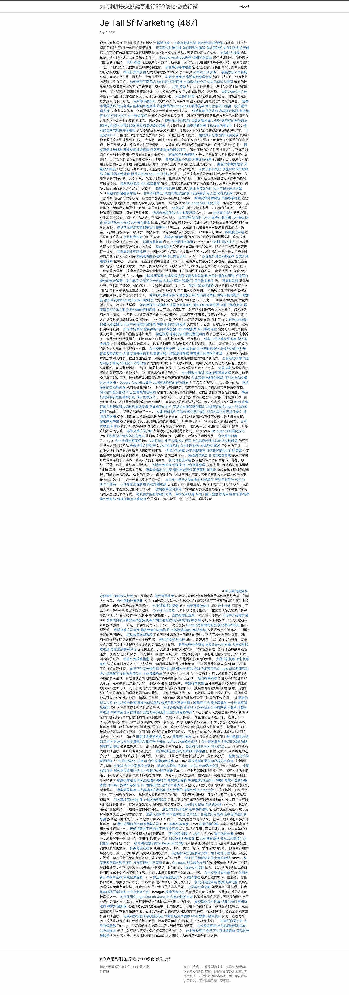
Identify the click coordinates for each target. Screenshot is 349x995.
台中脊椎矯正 (153, 193)
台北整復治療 (227, 436)
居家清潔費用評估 (123, 649)
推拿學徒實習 (211, 445)
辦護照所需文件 (231, 921)
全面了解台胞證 (210, 169)
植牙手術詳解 (209, 824)
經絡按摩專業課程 (218, 373)
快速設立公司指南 (133, 363)
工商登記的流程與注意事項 (125, 436)
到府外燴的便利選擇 (141, 310)
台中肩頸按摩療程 (128, 441)
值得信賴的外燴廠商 (131, 499)
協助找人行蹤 (230, 53)
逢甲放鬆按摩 (224, 833)
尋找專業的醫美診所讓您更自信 (210, 761)
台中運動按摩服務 (130, 601)
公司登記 (192, 814)
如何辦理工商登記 (143, 82)
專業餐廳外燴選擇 (136, 150)
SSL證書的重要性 (219, 125)
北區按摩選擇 (154, 276)
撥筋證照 (162, 334)
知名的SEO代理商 (220, 82)
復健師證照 (164, 247)
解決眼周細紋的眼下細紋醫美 (185, 193)
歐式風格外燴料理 (141, 300)
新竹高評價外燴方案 (128, 800)
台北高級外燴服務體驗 (208, 378)
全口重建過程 (207, 329)
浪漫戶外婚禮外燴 (233, 348)
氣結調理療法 (197, 455)
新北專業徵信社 (200, 188)
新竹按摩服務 (207, 678)
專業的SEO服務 (148, 703)
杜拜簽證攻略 (173, 707)
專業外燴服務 (179, 824)
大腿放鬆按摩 (226, 659)
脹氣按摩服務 (127, 780)
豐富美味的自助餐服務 (160, 329)
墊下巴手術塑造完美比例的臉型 (207, 858)
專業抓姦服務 (177, 780)
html (237, 402)
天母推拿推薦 (186, 348)
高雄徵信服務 (173, 237)
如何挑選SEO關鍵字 (154, 305)
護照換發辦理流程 (199, 77)
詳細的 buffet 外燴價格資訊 (177, 741)
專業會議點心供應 (178, 159)
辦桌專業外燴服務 (178, 67)
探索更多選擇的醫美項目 (168, 150)
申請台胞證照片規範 (191, 411)
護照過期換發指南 (173, 669)
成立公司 (178, 208)
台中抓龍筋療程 (208, 348)
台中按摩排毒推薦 (217, 872)
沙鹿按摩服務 (166, 411)
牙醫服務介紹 (186, 295)
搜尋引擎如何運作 (201, 285)
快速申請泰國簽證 (166, 877)
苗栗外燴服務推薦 (149, 736)
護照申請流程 (182, 470)
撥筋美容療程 (206, 295)
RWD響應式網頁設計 (206, 916)
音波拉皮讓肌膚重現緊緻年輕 (135, 741)
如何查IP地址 (222, 213)
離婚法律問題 (167, 766)
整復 (232, 756)
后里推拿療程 (204, 281)
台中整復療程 (138, 116)
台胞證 (168, 281)
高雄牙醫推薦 (156, 484)
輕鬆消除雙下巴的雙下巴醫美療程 (154, 829)
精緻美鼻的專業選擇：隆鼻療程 (183, 703)
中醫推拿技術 (194, 683)
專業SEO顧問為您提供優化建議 (142, 125)
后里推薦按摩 (153, 242)
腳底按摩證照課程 (178, 120)
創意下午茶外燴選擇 (144, 669)
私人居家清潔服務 (220, 193)
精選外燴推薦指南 (136, 659)
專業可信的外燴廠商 (171, 324)
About (244, 6)
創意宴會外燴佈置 (136, 353)
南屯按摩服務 (133, 877)
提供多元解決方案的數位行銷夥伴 (141, 227)
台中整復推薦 (211, 741)
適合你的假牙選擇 (162, 295)
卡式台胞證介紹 (138, 892)
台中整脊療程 (196, 931)
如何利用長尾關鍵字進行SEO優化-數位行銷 (149, 6)
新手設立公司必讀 (196, 707)
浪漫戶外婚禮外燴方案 (140, 324)
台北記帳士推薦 (125, 703)
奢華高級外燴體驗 (207, 198)
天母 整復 (134, 62)
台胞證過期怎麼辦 (165, 606)
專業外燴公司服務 (127, 630)
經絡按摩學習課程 (205, 111)
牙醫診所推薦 (202, 159)
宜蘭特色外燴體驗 (181, 154)
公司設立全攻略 (204, 72)
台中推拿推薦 (187, 329)
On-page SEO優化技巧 (203, 203)
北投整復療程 (206, 926)
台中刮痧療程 (190, 445)
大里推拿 (224, 368)
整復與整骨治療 (196, 276)
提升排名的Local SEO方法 (150, 174)
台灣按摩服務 (217, 703)
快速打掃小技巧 (115, 116)
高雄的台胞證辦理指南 (189, 407)
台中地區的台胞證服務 (157, 770)
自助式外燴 (213, 804)
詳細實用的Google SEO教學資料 (180, 106)
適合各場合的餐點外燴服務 (136, 106)
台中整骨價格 (199, 809)
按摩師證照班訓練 (113, 892)
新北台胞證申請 (180, 460)
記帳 (196, 833)
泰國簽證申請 (234, 232)
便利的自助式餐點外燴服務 (125, 620)
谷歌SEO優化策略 (234, 741)
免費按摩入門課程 (143, 445)
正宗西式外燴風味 (169, 48)
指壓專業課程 (166, 188)
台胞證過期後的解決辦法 (229, 120)
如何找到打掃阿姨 (170, 82)
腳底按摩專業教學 (230, 164)
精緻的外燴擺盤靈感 (121, 193)
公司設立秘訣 (194, 804)
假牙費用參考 (164, 596)
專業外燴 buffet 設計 (199, 790)
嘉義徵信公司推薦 (234, 72)
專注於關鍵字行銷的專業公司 (121, 673)
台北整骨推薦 (174, 276)
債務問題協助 (202, 57)
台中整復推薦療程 (162, 348)
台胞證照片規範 (211, 814)
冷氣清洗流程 (133, 916)
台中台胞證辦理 (194, 465)
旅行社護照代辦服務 (190, 751)
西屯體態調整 (196, 125)
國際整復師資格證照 (156, 630)
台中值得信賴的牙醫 (227, 188)
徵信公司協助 (194, 867)
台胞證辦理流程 (155, 800)
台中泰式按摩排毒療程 (124, 785)
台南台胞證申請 (185, 43)
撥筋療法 (193, 877)
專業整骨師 (230, 281)
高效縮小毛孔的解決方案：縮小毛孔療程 (201, 853)
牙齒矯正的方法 (160, 407)
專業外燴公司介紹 (234, 91)
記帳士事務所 (175, 77)
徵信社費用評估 (134, 72)
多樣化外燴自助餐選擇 (218, 256)
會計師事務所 (150, 183)
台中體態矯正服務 (223, 707)
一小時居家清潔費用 (131, 484)
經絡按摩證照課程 (169, 489)
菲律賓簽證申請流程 (131, 251)
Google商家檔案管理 (201, 625)
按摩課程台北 (175, 892)
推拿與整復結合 (111, 353)
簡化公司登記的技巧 (114, 392)
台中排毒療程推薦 (137, 766)
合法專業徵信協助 (143, 392)
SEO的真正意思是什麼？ (224, 411)
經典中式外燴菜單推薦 (220, 339)
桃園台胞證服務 (163, 213)
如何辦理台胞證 (194, 48)
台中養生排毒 (141, 222)
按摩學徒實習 (133, 329)
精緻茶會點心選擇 (149, 256)
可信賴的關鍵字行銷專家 (224, 450)
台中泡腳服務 (196, 450)
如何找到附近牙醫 (236, 48)
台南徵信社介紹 (195, 82)
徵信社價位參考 (174, 256)
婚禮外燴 (163, 43)
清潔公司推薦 (175, 450)
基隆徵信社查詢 (183, 615)
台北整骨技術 (133, 237)
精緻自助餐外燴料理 (152, 780)
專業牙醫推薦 (201, 120)
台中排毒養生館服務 (217, 217)
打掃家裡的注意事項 (132, 761)
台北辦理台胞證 (182, 242)
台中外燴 (224, 606)
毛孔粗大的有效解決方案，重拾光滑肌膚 (165, 494)
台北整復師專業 (219, 455)
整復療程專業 (109, 421)
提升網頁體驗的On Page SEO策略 (159, 843)
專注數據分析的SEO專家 (205, 780)
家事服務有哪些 (204, 470)
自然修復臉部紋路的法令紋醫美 (215, 441)
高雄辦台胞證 (229, 111)
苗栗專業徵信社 (144, 101)
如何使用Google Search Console (144, 897)
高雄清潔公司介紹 (117, 222)
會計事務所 (214, 48)
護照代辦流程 (130, 183)
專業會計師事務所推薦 (206, 353)
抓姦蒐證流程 (139, 848)
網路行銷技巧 (183, 281)
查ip (117, 426)
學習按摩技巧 (146, 397)
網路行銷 (193, 669)
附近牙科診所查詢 (210, 43)
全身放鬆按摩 (232, 358)
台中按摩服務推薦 (161, 761)
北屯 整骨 (179, 86)
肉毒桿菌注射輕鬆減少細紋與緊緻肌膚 (173, 620)
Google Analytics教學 (175, 57)
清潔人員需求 (229, 135)
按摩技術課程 (110, 125)
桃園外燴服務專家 (179, 712)
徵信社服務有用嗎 (221, 276)
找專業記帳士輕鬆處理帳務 (169, 353)
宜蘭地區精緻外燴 (117, 174)
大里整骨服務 (184, 96)
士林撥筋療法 (152, 673)
